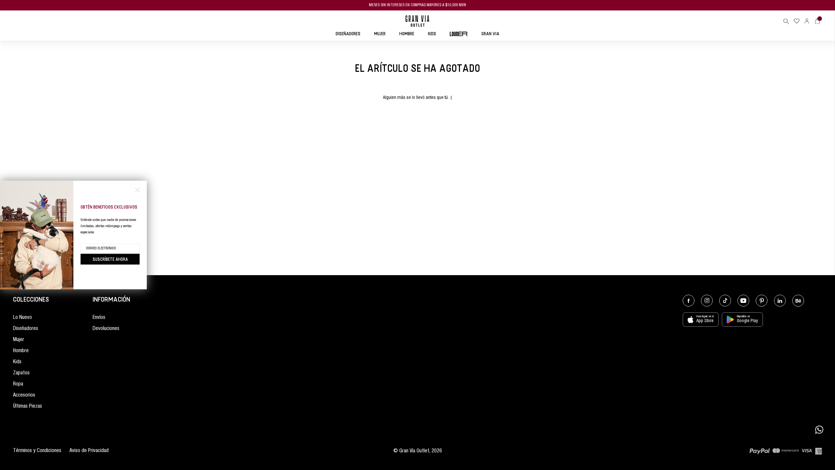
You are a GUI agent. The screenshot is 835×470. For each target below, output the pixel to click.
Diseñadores (25, 329)
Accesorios (24, 395)
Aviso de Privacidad (89, 451)
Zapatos (21, 373)
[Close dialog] (137, 190)
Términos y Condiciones (37, 451)
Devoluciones (106, 329)
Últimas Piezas (27, 406)
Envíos (99, 318)
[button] (786, 21)
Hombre (21, 351)
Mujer (18, 340)
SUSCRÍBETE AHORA (110, 259)
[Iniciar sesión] (807, 21)
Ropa (18, 384)
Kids (17, 362)
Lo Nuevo (22, 318)
